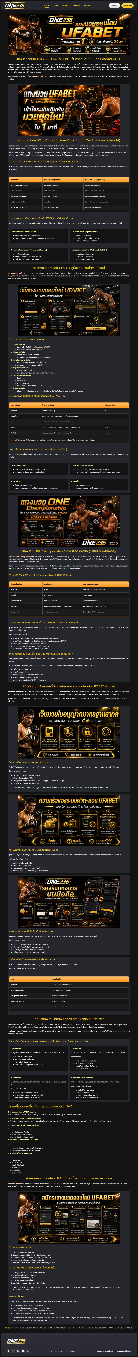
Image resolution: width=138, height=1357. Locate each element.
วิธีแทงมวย (76, 5)
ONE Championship (58, 566)
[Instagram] (18, 1351)
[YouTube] (23, 1351)
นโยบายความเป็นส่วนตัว (105, 1351)
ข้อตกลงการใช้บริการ (124, 1351)
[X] (13, 1351)
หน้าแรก (46, 5)
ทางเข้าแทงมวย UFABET (40, 347)
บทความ (55, 5)
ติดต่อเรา (87, 5)
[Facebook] (8, 1351)
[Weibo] (28, 1351)
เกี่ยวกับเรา (65, 5)
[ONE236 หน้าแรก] (16, 1341)
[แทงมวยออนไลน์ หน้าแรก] (14, 5)
